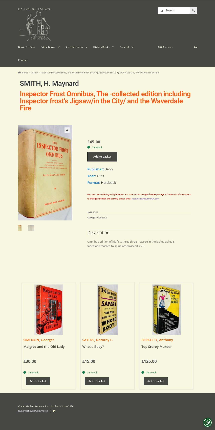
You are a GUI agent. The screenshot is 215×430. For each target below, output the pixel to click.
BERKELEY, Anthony (157, 340)
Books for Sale (26, 47)
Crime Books (48, 47)
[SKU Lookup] (54, 411)
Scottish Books (74, 47)
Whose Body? (93, 346)
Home (25, 72)
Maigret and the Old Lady (44, 346)
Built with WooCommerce (33, 410)
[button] (67, 130)
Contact (23, 60)
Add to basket (102, 156)
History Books (101, 47)
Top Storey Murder (156, 346)
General (124, 47)
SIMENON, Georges (38, 340)
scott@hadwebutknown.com (145, 198)
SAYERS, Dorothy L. (97, 340)
